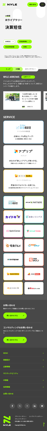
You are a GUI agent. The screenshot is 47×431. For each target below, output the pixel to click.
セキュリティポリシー (21, 418)
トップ (8, 69)
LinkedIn (34, 406)
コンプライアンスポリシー (36, 416)
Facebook (12, 406)
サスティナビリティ (10, 373)
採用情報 (6, 387)
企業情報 (6, 367)
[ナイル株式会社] (10, 4)
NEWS (5, 353)
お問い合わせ (32, 4)
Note (27, 406)
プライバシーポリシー (21, 416)
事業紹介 (6, 360)
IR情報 (18, 69)
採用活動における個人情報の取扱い (24, 421)
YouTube (42, 406)
